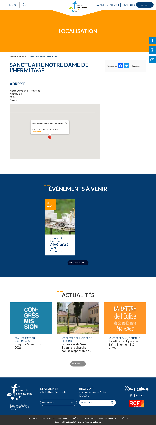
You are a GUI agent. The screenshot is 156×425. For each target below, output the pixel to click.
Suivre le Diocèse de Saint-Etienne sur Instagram (152, 50)
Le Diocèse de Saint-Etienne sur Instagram (136, 395)
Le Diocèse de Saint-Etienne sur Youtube (141, 395)
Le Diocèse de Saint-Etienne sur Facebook (130, 395)
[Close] (66, 123)
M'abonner (48, 402)
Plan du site (88, 418)
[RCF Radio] (136, 403)
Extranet (32, 418)
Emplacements (23, 56)
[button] (49, 137)
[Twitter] (126, 65)
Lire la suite (31, 329)
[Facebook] (120, 65)
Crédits (124, 418)
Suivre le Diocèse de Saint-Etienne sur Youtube (152, 59)
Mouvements (128, 5)
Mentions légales (107, 418)
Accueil (13, 56)
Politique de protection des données (60, 418)
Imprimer (136, 66)
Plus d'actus (78, 364)
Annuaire (114, 5)
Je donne (144, 5)
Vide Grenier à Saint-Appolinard (60, 227)
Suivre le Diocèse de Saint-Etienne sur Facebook (152, 40)
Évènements (36, 132)
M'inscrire (86, 402)
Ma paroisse (102, 5)
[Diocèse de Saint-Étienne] (78, 6)
